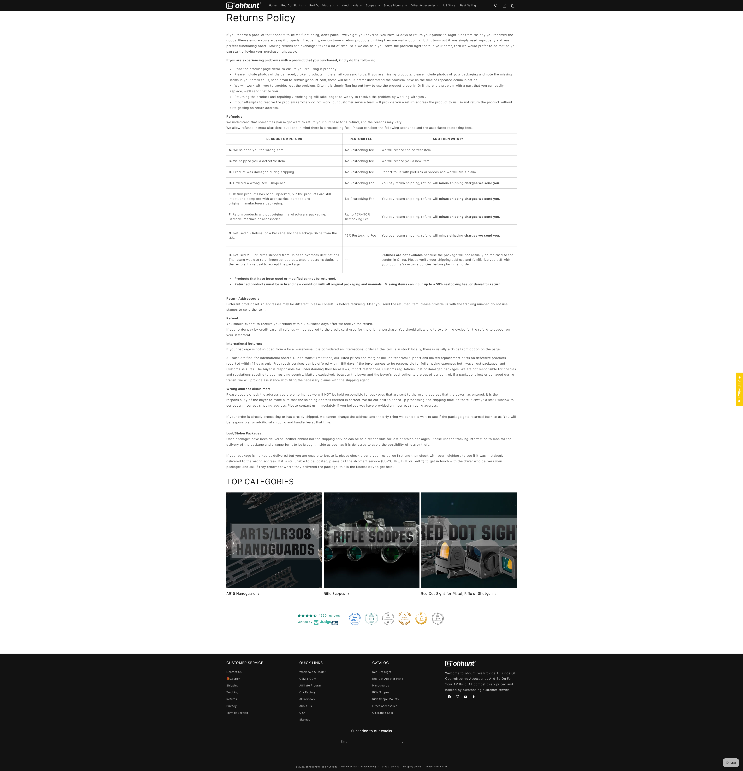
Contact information (436, 766)
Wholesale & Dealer (312, 672)
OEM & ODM (307, 678)
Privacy (231, 706)
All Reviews (307, 699)
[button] (293, 5)
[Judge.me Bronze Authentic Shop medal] (404, 618)
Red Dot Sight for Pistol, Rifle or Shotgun (457, 593)
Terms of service (389, 766)
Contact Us (234, 672)
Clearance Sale (382, 712)
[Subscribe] (402, 741)
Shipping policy (412, 766)
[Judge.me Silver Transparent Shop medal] (388, 618)
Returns (231, 699)
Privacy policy (368, 766)
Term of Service (237, 712)
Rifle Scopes (334, 593)
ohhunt (310, 766)
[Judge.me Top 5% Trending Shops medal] (437, 618)
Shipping (232, 685)
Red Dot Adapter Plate (387, 678)
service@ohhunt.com (310, 80)
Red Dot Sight (381, 672)
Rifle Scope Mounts (385, 699)
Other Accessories (384, 706)
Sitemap (305, 719)
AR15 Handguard (240, 593)
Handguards (380, 685)
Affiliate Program (310, 685)
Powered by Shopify (325, 766)
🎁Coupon (233, 678)
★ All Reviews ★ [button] (739, 389)
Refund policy (349, 766)
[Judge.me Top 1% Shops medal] (421, 618)
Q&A (302, 712)
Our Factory (307, 692)
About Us (305, 706)
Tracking (232, 692)
